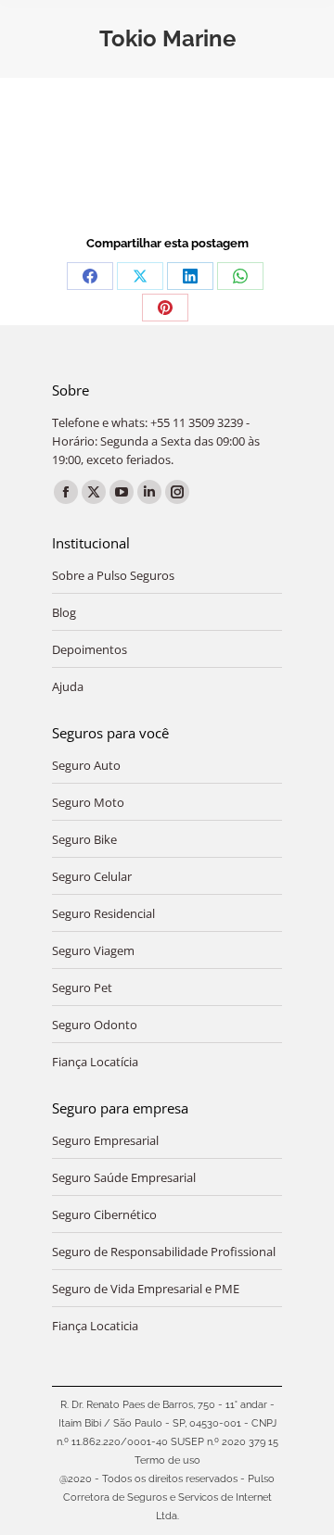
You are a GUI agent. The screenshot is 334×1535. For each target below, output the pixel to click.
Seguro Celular (92, 876)
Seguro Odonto (94, 1024)
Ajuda (68, 686)
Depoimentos (89, 649)
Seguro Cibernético (104, 1214)
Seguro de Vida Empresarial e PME (145, 1288)
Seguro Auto (86, 765)
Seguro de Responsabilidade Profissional (164, 1251)
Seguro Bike (84, 839)
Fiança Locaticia (95, 1325)
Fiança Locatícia (95, 1061)
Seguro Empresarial (105, 1140)
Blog (64, 612)
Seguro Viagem (93, 950)
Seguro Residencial (103, 913)
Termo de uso (167, 1460)
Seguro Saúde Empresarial (124, 1177)
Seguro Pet (82, 987)
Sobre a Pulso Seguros (113, 575)
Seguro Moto (88, 802)
